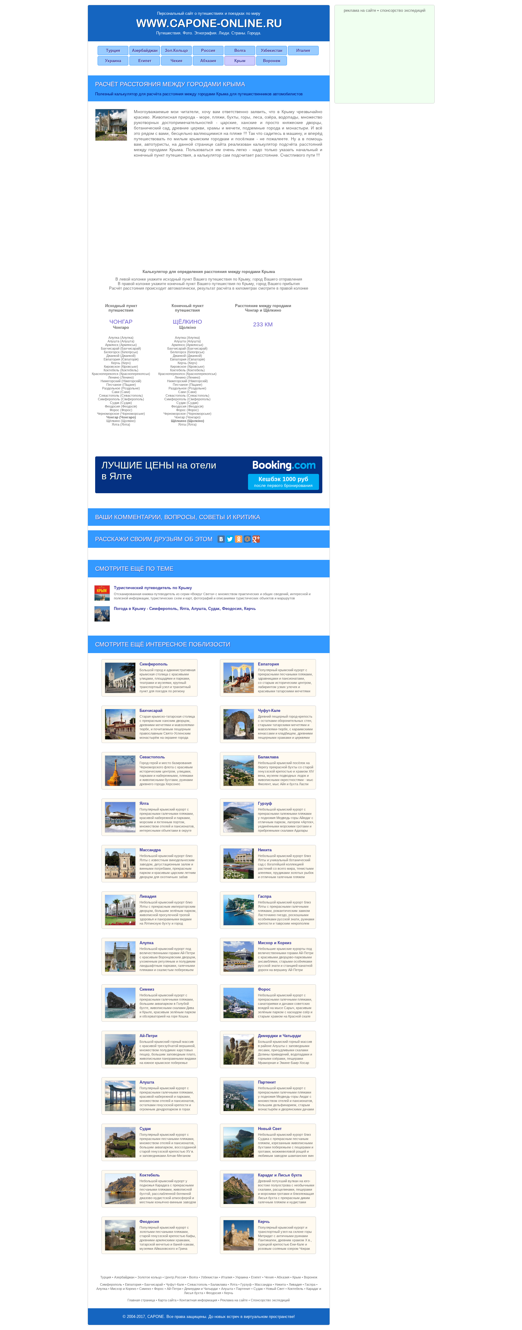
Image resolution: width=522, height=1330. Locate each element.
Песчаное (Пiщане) (121, 384)
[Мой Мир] (247, 539)
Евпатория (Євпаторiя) (121, 359)
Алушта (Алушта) (121, 341)
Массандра (263, 1284)
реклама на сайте (360, 10)
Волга (240, 50)
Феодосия (213, 1293)
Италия (303, 50)
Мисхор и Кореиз (123, 1288)
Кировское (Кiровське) (121, 366)
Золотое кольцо (149, 1277)
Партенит (243, 1288)
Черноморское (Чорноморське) (121, 413)
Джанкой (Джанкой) (121, 355)
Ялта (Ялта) (121, 424)
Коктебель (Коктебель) (121, 370)
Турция (113, 50)
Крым (240, 61)
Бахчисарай (153, 1284)
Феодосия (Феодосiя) (121, 406)
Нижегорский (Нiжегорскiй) (121, 381)
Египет (144, 61)
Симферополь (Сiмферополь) (121, 399)
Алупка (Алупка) (121, 337)
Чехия (176, 61)
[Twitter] (230, 539)
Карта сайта (167, 1300)
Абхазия (208, 61)
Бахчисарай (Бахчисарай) (121, 348)
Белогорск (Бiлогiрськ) (121, 352)
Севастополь (197, 1284)
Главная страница (141, 1300)
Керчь (228, 1293)
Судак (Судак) (121, 403)
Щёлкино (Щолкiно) (121, 421)
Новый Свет (275, 1288)
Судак (258, 1288)
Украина (113, 61)
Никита (280, 1284)
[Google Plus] (256, 539)
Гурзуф (246, 1284)
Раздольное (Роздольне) (121, 388)
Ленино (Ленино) (121, 377)
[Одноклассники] (238, 539)
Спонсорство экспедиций (270, 1300)
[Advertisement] (208, 212)
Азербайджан (145, 50)
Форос (159, 1288)
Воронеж (271, 61)
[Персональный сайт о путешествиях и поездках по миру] (209, 23)
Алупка (101, 1288)
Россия (208, 50)
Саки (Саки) (121, 392)
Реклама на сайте (234, 1300)
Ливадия (295, 1284)
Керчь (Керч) (121, 363)
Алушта (227, 1288)
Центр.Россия (175, 1277)
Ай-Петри (174, 1288)
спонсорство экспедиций (402, 10)
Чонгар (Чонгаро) (121, 417)
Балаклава (219, 1284)
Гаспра (310, 1284)
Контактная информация (198, 1300)
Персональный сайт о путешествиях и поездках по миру (208, 13)
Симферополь (111, 1284)
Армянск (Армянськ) (121, 345)
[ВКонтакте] (221, 539)
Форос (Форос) (121, 410)
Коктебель (295, 1288)
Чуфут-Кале (175, 1284)
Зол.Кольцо (176, 50)
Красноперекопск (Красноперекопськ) (121, 374)
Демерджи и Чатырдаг (201, 1288)
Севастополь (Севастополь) (121, 395)
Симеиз (145, 1288)
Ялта (233, 1284)
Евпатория (133, 1284)
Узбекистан (271, 50)
